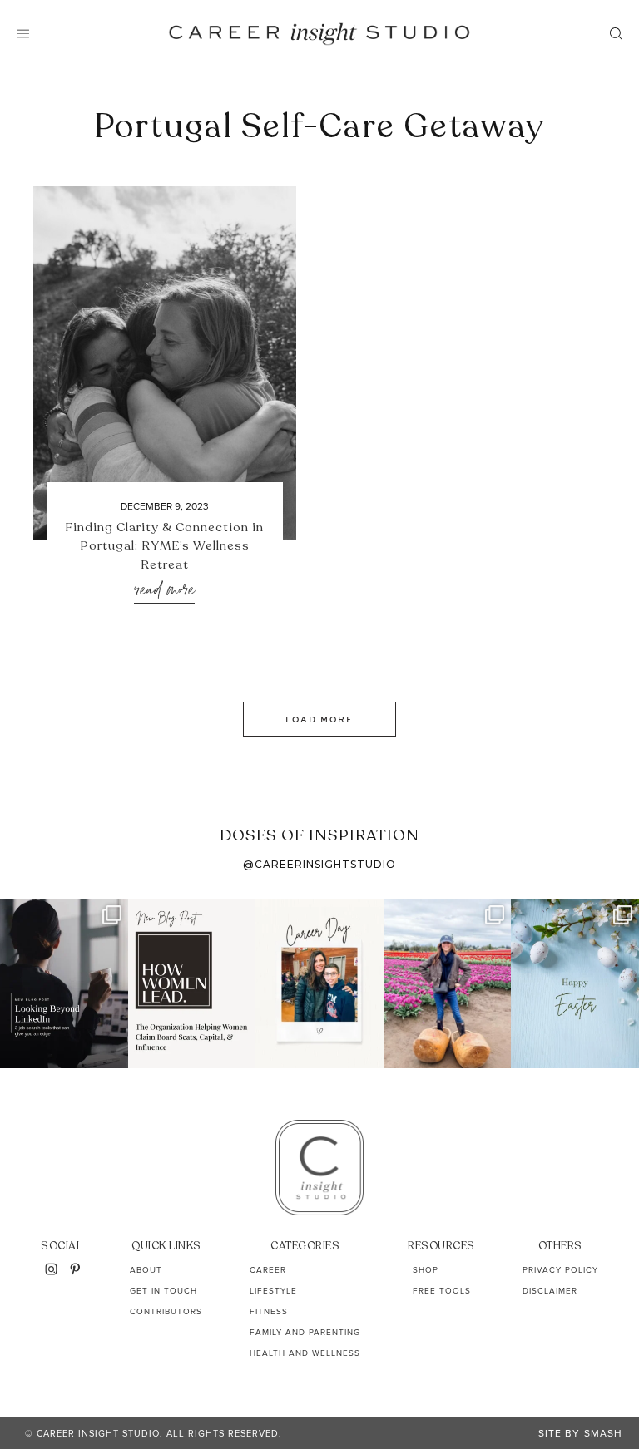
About (146, 1270)
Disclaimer (550, 1290)
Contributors (166, 1311)
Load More (319, 719)
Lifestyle (273, 1290)
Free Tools (442, 1290)
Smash (603, 1433)
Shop (425, 1270)
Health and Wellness (305, 1353)
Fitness (269, 1311)
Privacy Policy (560, 1270)
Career (268, 1270)
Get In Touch (163, 1290)
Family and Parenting (305, 1332)
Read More (164, 591)
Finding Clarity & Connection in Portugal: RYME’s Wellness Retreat (164, 546)
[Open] (64, 983)
